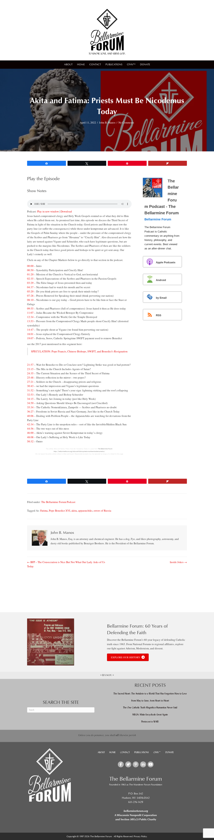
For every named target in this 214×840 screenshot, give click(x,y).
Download (66, 211)
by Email (161, 297)
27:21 (30, 382)
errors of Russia (102, 510)
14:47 (30, 329)
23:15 (30, 369)
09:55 (30, 308)
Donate (145, 64)
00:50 (30, 270)
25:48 (30, 377)
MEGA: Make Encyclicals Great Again (150, 714)
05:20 (30, 291)
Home (81, 64)
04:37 (30, 287)
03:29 (30, 283)
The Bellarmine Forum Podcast (58, 502)
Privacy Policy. (140, 836)
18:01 (30, 334)
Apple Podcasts (165, 262)
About (68, 64)
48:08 (30, 437)
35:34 (30, 407)
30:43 (30, 386)
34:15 (30, 399)
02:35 (30, 278)
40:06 (30, 416)
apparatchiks (85, 510)
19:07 (30, 338)
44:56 (30, 428)
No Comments (126, 122)
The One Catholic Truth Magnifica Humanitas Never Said (150, 707)
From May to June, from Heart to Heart (150, 700)
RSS (158, 315)
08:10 (30, 300)
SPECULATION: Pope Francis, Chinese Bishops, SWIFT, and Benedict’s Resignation (79, 351)
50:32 (30, 441)
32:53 (30, 394)
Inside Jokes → (178, 562)
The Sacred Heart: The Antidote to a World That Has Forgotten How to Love (150, 693)
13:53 (30, 321)
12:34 (30, 317)
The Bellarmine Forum (105, 449)
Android (161, 280)
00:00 (30, 266)
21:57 (30, 364)
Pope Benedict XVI (59, 510)
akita (74, 510)
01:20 (30, 274)
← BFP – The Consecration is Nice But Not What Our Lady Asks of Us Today (66, 564)
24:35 (30, 373)
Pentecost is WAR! (150, 721)
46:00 (30, 433)
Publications (113, 64)
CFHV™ (131, 64)
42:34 (30, 424)
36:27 (30, 411)
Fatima (44, 510)
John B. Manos (107, 122)
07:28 (30, 295)
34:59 (30, 403)
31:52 (30, 390)
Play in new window (48, 211)
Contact (95, 64)
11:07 (30, 312)
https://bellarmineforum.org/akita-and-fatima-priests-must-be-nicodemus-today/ (79, 451)
